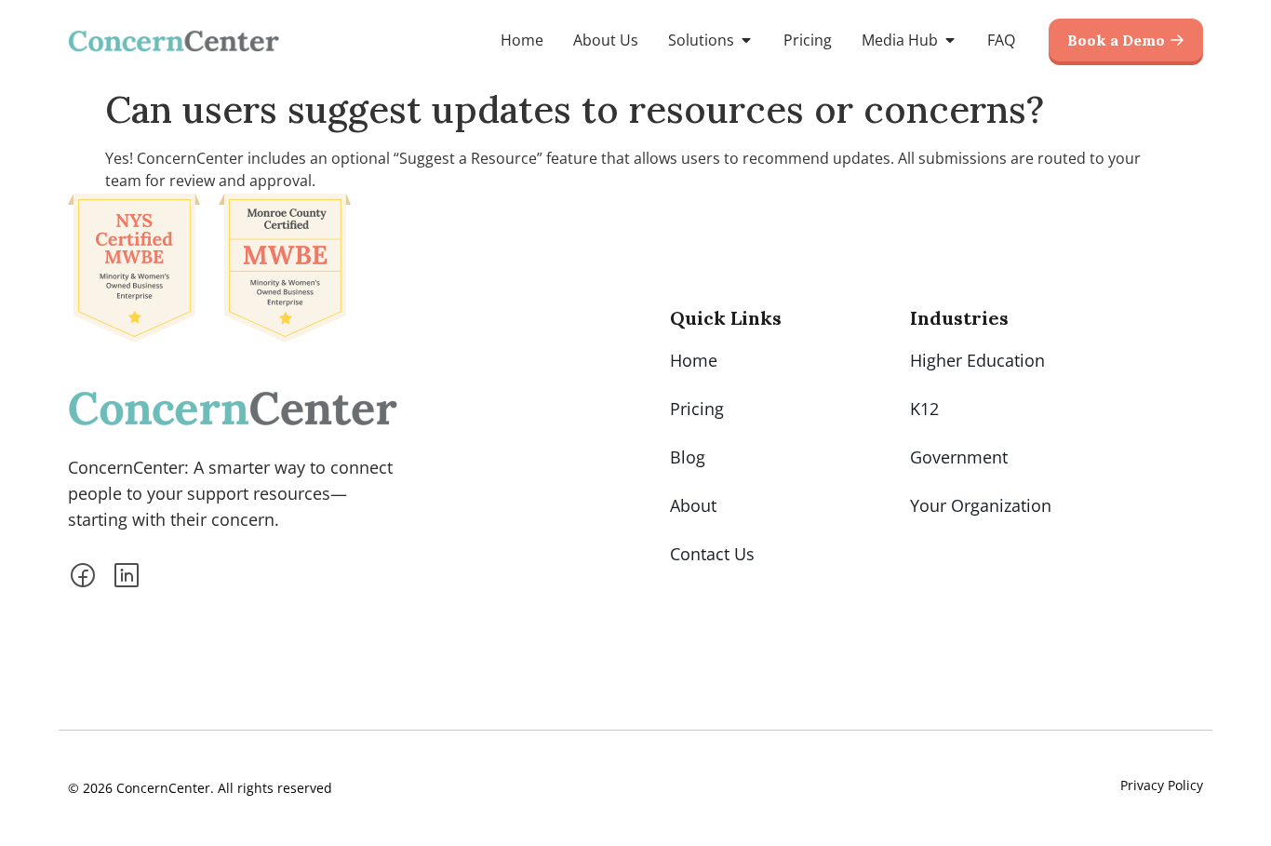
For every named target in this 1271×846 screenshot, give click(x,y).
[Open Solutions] (746, 40)
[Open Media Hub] (950, 40)
